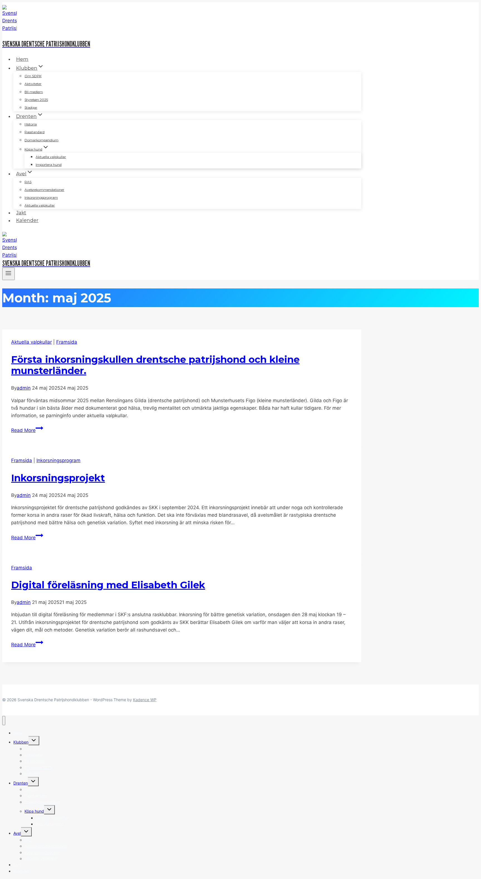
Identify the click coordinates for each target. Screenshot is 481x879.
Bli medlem (33, 92)
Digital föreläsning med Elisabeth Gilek (108, 585)
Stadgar (30, 107)
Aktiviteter (32, 84)
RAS (27, 182)
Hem (22, 59)
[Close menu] (3, 720)
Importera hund (49, 164)
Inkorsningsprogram (41, 197)
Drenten (20, 783)
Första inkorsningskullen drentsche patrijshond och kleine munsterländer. (155, 365)
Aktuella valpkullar (51, 157)
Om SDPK (32, 76)
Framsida (66, 342)
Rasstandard (34, 132)
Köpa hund (34, 811)
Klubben (20, 742)
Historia (30, 124)
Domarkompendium (41, 140)
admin (24, 388)
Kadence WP (144, 699)
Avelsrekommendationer (44, 190)
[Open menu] (8, 274)
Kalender (27, 220)
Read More (27, 430)
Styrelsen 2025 (36, 100)
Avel (17, 833)
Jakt (21, 212)
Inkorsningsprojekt (58, 478)
